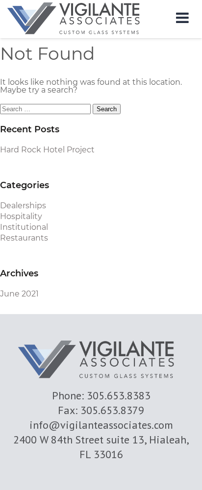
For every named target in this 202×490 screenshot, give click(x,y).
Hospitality (21, 216)
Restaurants (24, 238)
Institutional (24, 227)
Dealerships (23, 205)
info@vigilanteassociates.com (101, 425)
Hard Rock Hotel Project (47, 149)
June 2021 (19, 293)
